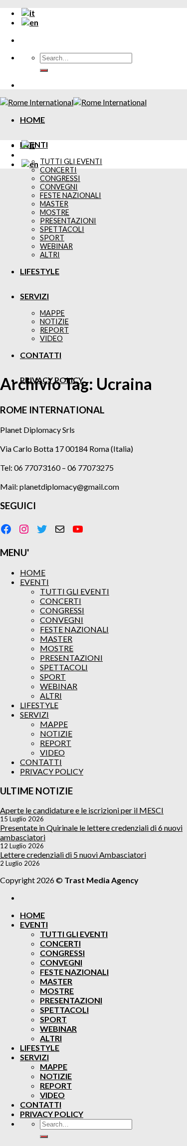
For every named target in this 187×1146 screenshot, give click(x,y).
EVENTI (34, 581)
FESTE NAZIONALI (74, 629)
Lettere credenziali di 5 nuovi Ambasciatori (73, 854)
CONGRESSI (62, 610)
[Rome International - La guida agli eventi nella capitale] (73, 102)
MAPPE (54, 724)
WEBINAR (58, 686)
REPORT (55, 743)
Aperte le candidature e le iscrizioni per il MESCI (82, 810)
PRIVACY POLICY (51, 771)
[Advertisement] (93, 270)
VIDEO (52, 752)
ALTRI (51, 695)
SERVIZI (34, 714)
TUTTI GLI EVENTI (71, 161)
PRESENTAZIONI (71, 657)
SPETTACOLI (64, 667)
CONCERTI (58, 170)
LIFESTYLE (39, 705)
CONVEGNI (61, 619)
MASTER (56, 638)
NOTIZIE (56, 733)
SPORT (53, 676)
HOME (32, 119)
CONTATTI (41, 761)
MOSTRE (56, 648)
